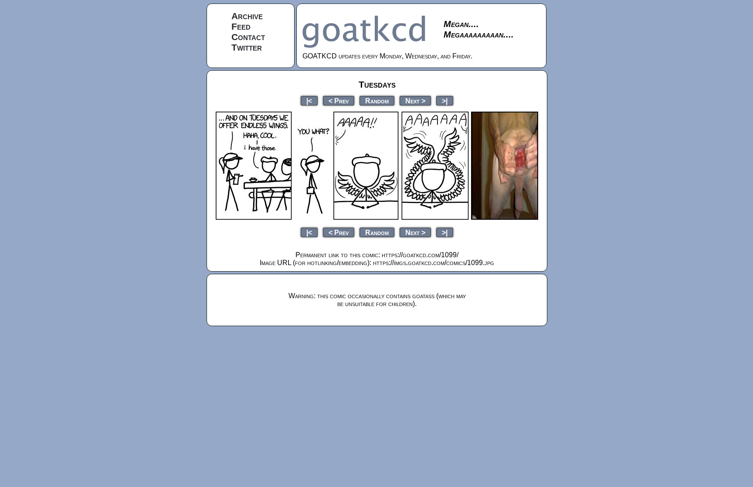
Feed (241, 26)
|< (309, 100)
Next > (415, 100)
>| (445, 100)
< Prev (339, 100)
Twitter (246, 47)
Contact (248, 37)
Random (377, 100)
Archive (247, 16)
